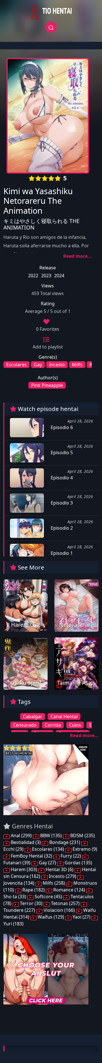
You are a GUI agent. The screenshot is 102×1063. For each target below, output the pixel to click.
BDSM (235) (82, 835)
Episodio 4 (61, 478)
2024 (59, 275)
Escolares (16, 364)
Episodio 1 (61, 553)
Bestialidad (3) (26, 842)
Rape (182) (33, 890)
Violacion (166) (59, 910)
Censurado (25, 725)
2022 (33, 275)
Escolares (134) (48, 849)
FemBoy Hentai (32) (31, 856)
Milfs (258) (54, 883)
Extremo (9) (84, 849)
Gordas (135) (77, 863)
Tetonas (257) (65, 903)
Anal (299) (21, 835)
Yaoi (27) (81, 917)
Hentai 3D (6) (59, 869)
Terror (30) (31, 903)
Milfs (77, 364)
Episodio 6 (61, 427)
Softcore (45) (48, 896)
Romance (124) (69, 890)
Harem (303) (24, 869)
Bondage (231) (64, 842)
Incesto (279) (62, 876)
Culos (75, 725)
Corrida (53, 725)
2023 (46, 275)
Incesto (57, 364)
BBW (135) (51, 835)
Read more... (77, 256)
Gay (38, 364)
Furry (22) (71, 856)
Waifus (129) (51, 917)
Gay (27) (47, 863)
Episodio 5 (61, 452)
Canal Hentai (64, 716)
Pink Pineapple (47, 385)
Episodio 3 (61, 503)
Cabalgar (32, 716)
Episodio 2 (61, 528)
